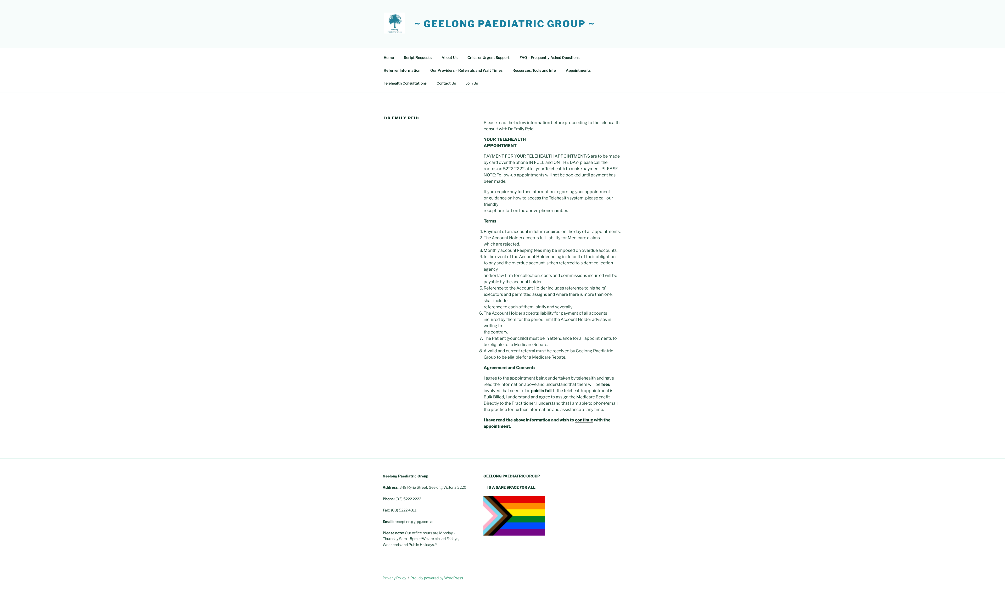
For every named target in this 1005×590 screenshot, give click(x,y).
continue (584, 420)
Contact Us (446, 83)
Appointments (578, 70)
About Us (449, 57)
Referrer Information (402, 70)
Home (389, 57)
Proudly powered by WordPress (436, 578)
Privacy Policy (394, 578)
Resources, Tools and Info (534, 70)
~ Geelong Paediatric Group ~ (504, 24)
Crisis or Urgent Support (488, 57)
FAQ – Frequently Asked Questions (549, 57)
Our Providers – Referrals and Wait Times (466, 70)
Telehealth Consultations (405, 83)
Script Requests (418, 57)
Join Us (472, 83)
